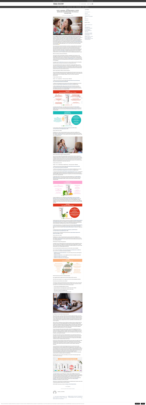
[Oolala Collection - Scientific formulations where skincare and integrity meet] (58, 4)
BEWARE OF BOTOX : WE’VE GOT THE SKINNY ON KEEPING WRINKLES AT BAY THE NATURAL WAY (75, 397)
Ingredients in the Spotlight (89, 16)
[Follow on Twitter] (89, 1)
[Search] (80, 4)
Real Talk (86, 18)
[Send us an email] (91, 1)
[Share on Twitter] (66, 386)
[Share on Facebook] (65, 386)
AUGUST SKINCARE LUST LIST (88, 25)
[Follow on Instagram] (88, 1)
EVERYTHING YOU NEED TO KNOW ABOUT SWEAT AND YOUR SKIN (88, 34)
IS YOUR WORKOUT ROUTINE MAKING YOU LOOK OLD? (88, 30)
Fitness (86, 13)
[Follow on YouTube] (92, 1)
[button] (83, 4)
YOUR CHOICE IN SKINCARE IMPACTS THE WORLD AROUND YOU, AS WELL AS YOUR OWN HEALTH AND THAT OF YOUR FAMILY (60, 397)
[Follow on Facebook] (87, 1)
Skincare (68, 9)
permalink (73, 388)
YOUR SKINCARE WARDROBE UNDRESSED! (88, 28)
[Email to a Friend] (67, 386)
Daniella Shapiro (71, 15)
